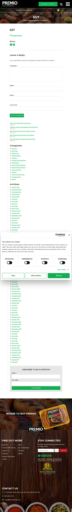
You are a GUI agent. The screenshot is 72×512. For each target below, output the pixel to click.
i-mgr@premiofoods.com (12, 500)
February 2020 (16, 289)
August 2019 (15, 303)
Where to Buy (48, 4)
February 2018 (16, 345)
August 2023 (15, 218)
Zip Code (15, 380)
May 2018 (14, 338)
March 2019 (15, 315)
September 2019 (16, 300)
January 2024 (16, 213)
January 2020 (16, 291)
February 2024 (16, 211)
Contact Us (5, 451)
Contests (5, 453)
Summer (14, 172)
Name (12, 85)
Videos (20, 453)
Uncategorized (16, 177)
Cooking (14, 148)
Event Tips (15, 151)
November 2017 (16, 352)
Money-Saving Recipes (18, 165)
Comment (14, 66)
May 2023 (14, 220)
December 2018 (16, 322)
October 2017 (16, 355)
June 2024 (15, 201)
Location (13, 105)
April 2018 (15, 341)
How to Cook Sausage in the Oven (20, 123)
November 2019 (16, 296)
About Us (5, 445)
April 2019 (15, 312)
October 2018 (16, 326)
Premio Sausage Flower (37, 20)
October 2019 (16, 298)
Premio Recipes (16, 170)
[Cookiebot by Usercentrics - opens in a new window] (57, 235)
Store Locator (19, 419)
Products (21, 451)
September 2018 (16, 329)
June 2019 (15, 307)
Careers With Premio (8, 448)
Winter (14, 179)
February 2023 (16, 225)
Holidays (14, 158)
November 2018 (16, 324)
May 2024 (14, 204)
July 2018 (14, 333)
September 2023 (17, 215)
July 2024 (14, 199)
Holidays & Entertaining (19, 160)
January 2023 (16, 227)
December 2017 (16, 350)
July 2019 (14, 305)
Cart (61, 10)
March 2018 (15, 343)
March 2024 (15, 208)
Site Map (49, 459)
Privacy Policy (57, 459)
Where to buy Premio (24, 10)
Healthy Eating (16, 155)
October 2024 (16, 194)
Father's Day (15, 153)
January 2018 (16, 348)
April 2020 (15, 284)
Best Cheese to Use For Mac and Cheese (22, 135)
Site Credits (41, 459)
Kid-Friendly (15, 163)
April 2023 (15, 222)
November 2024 (16, 192)
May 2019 (14, 310)
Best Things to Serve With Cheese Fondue (22, 131)
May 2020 (14, 282)
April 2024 (15, 206)
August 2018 (15, 331)
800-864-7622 (9, 496)
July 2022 (14, 230)
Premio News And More (19, 167)
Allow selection (36, 275)
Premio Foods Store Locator (8, 457)
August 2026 (15, 187)
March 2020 (15, 286)
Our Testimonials (23, 448)
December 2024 (16, 189)
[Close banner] (69, 235)
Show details (61, 269)
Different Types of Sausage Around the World (24, 127)
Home (25, 20)
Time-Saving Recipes (18, 174)
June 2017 (15, 362)
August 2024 (15, 196)
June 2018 (15, 336)
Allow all (59, 275)
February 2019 (16, 317)
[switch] (26, 262)
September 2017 (16, 357)
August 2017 (15, 359)
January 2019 (16, 319)
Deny (13, 275)
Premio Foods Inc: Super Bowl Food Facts (22, 139)
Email (12, 95)
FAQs (19, 445)
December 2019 (16, 293)
